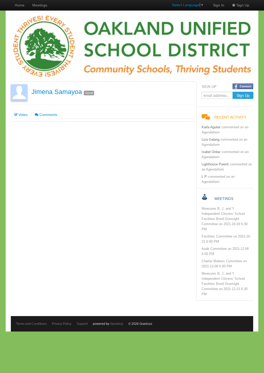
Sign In (218, 5)
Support (82, 324)
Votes (23, 115)
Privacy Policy (61, 324)
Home (19, 5)
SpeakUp (116, 324)
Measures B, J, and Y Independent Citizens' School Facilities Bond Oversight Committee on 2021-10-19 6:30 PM (225, 219)
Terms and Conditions (31, 324)
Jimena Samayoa (56, 91)
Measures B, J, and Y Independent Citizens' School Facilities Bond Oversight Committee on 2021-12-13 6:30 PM (225, 284)
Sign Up (242, 5)
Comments (47, 115)
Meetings (39, 5)
